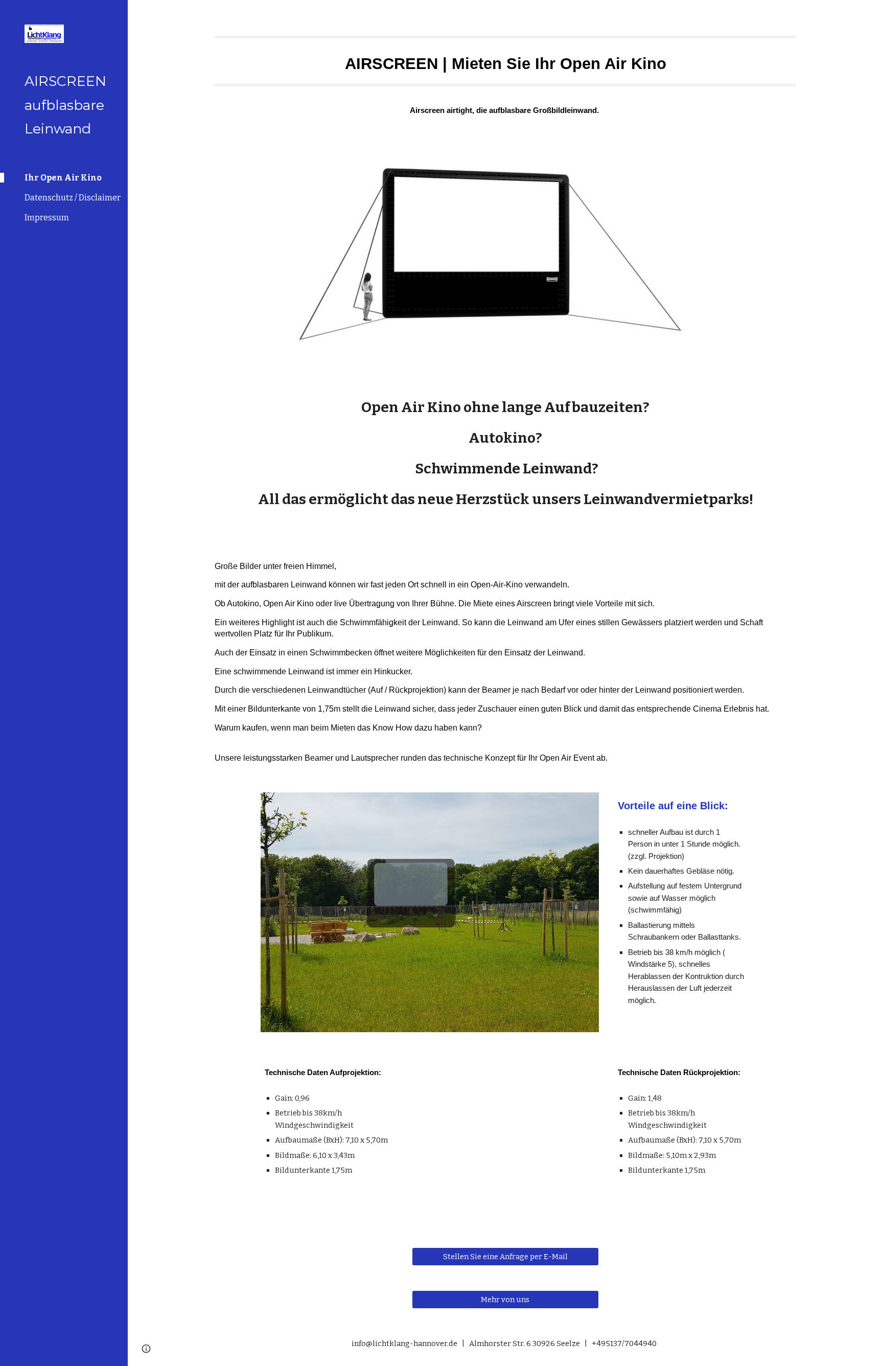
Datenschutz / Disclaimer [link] (73, 197)
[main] (505, 55)
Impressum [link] (47, 217)
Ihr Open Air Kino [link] (63, 178)
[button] (870, 14)
